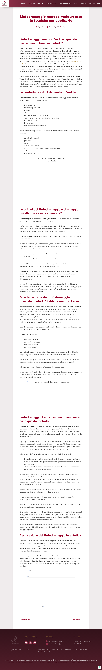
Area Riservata (94, 3)
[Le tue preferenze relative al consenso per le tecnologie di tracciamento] (99, 667)
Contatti (83, 3)
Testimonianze (51, 3)
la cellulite (59, 546)
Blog (75, 3)
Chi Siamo (31, 3)
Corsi (39, 3)
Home (23, 3)
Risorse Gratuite (65, 3)
